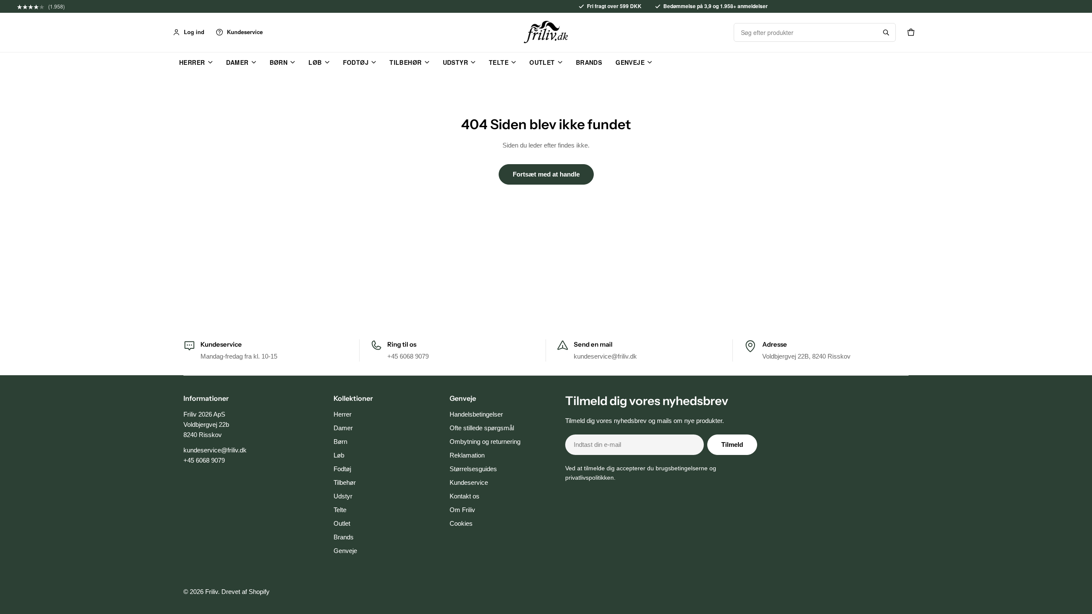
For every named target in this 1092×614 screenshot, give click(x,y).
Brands (589, 62)
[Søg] (886, 32)
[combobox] (805, 32)
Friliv (211, 591)
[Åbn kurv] (911, 32)
